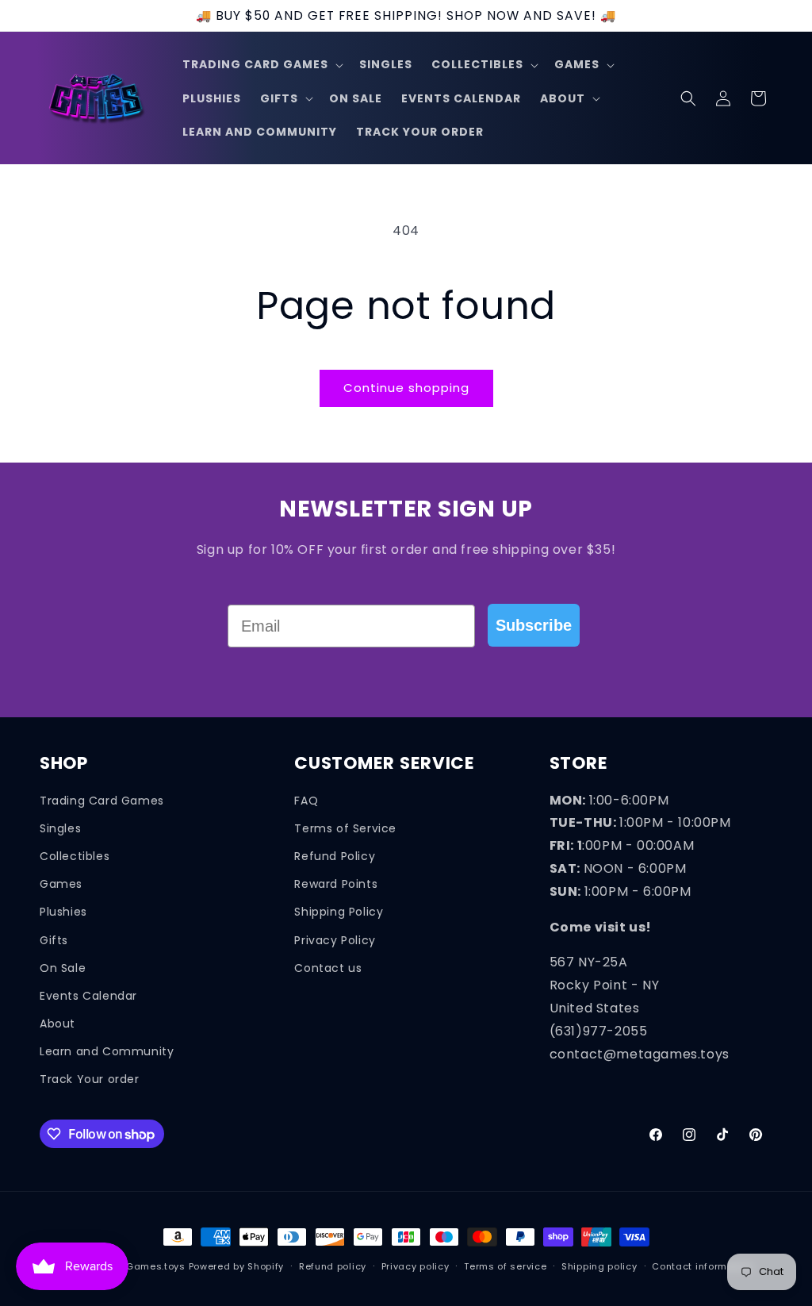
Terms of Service (345, 828)
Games (61, 884)
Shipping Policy (338, 912)
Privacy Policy (334, 940)
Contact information (702, 1266)
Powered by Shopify (237, 1266)
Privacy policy (415, 1266)
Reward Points (335, 884)
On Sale (63, 968)
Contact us (328, 968)
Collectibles (74, 856)
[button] (261, 64)
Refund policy (332, 1266)
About (57, 1023)
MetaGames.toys (143, 1266)
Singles (60, 828)
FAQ (306, 801)
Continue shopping (406, 387)
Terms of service (505, 1266)
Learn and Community (107, 1051)
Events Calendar (88, 996)
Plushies (63, 912)
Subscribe (534, 625)
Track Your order (90, 1079)
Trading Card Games (102, 801)
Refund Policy (334, 856)
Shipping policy (599, 1266)
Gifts (54, 940)
